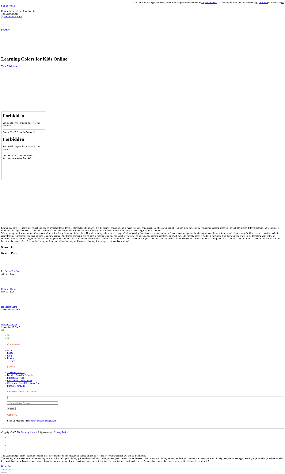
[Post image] (9, 268)
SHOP (88, 23)
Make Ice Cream (9, 324)
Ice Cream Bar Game (11, 271)
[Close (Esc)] (2, 469)
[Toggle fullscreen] (8, 469)
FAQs (10, 353)
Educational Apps (15, 378)
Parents (10, 358)
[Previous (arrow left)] (2, 472)
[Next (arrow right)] (5, 472)
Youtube (121, 23)
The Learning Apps (26, 432)
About (10, 350)
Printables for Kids (16, 386)
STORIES (54, 23)
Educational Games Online (19, 380)
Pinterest (99, 23)
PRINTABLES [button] (25, 23)
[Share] (5, 469)
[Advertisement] (90, 91)
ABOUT (65, 23)
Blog (9, 355)
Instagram (110, 23)
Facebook (141, 23)
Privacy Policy (61, 432)
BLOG (77, 23)
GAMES (41, 23)
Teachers (11, 361)
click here (255, 2)
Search (150, 23)
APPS (11, 23)
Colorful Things (8, 289)
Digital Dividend (201, 2)
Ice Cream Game (9, 307)
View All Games (9, 66)
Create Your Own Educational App (23, 383)
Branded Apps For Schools (20, 375)
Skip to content (8, 5)
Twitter (131, 23)
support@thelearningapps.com (41, 420)
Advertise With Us (15, 372)
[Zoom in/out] (11, 469)
